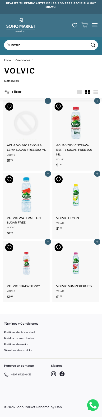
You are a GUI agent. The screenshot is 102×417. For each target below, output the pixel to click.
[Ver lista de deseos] (74, 25)
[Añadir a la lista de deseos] (9, 107)
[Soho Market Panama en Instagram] (53, 373)
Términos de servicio (18, 350)
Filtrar (16, 92)
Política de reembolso (19, 338)
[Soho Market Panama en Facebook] (62, 373)
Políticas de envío (16, 344)
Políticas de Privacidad (19, 332)
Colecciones (22, 60)
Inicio (7, 60)
